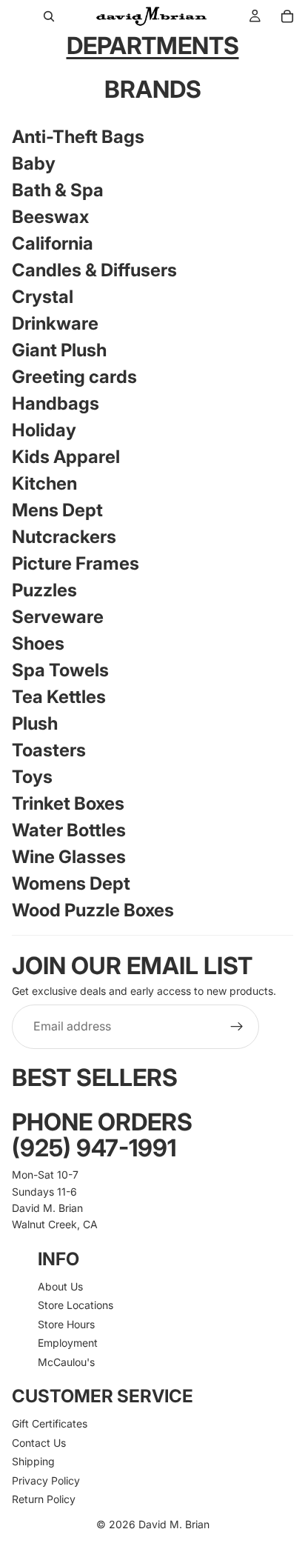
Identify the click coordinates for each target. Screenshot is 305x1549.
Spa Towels (60, 670)
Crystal (42, 296)
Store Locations (75, 1305)
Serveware (58, 616)
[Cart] (287, 16)
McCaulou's (66, 1362)
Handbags (55, 403)
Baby (34, 163)
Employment (68, 1343)
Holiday (44, 430)
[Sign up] (236, 1026)
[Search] (49, 16)
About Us (60, 1286)
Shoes (38, 643)
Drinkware (55, 323)
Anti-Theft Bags (78, 136)
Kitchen (44, 483)
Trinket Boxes (68, 803)
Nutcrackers (64, 536)
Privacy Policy (46, 1480)
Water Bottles (69, 830)
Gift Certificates (49, 1424)
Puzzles (44, 590)
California (52, 243)
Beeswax (50, 216)
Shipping (33, 1462)
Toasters (49, 750)
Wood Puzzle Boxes (93, 910)
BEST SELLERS (95, 1077)
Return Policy (44, 1499)
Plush (35, 723)
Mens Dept (57, 510)
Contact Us (39, 1442)
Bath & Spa (58, 190)
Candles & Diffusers (94, 270)
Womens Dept (71, 883)
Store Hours (66, 1324)
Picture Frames (75, 563)
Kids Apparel (66, 456)
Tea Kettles (59, 696)
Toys (32, 776)
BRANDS (152, 89)
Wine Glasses (69, 856)
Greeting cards (74, 376)
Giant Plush (59, 350)
